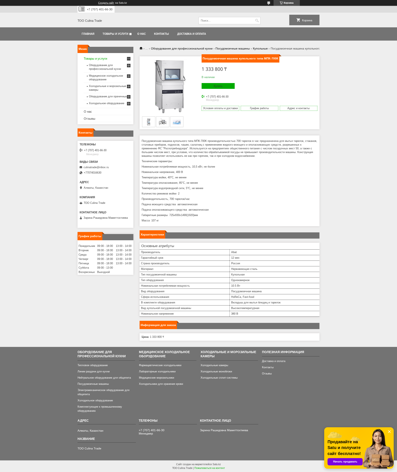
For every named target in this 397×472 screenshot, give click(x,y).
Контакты (161, 33)
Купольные (260, 48)
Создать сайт (106, 2)
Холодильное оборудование (106, 103)
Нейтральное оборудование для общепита (104, 377)
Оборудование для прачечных (108, 96)
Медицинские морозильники (156, 377)
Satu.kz (217, 464)
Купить (218, 86)
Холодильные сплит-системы (219, 377)
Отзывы (89, 118)
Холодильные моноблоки (216, 371)
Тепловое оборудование (93, 365)
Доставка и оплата (191, 33)
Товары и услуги (115, 33)
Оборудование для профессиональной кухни (182, 48)
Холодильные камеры (214, 365)
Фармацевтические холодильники (160, 365)
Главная (88, 33)
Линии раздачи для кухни (94, 371)
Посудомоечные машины (232, 48)
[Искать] (257, 20)
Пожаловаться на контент (209, 468)
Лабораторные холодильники (157, 371)
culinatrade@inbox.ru (96, 167)
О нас (141, 33)
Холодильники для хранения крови (161, 383)
